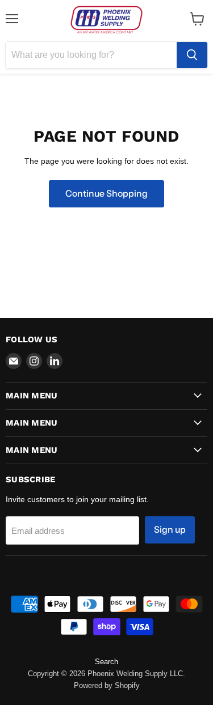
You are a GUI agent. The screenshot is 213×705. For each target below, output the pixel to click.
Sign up (170, 529)
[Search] (192, 55)
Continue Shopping (106, 193)
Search (106, 661)
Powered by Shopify (107, 685)
